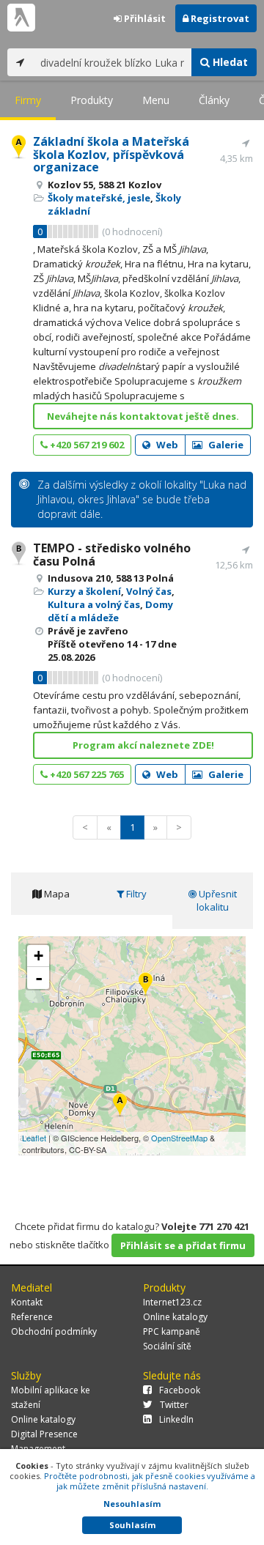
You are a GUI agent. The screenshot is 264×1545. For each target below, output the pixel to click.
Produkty (91, 100)
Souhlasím (132, 1524)
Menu (155, 100)
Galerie (224, 444)
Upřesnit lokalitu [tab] (217, 900)
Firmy (28, 100)
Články (214, 100)
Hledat (229, 62)
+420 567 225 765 (86, 774)
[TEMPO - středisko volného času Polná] (145, 984)
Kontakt (27, 1302)
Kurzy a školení (84, 591)
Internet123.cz (172, 1302)
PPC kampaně (171, 1331)
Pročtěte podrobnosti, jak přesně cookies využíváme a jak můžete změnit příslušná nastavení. (149, 1481)
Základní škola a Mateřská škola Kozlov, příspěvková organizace (111, 154)
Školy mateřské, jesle (99, 197)
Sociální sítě (167, 1346)
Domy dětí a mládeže (110, 611)
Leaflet (34, 1138)
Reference (32, 1317)
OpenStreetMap (179, 1138)
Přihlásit (144, 18)
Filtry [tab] (135, 893)
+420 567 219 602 (86, 444)
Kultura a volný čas (94, 604)
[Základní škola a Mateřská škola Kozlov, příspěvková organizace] (120, 1105)
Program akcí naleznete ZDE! (143, 745)
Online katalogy (175, 1317)
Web (166, 444)
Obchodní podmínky (54, 1331)
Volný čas (149, 591)
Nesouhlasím (132, 1503)
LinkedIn (176, 1419)
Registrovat (218, 18)
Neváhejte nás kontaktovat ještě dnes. (143, 416)
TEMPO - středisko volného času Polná (112, 554)
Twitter (174, 1404)
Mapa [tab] (56, 893)
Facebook (179, 1390)
